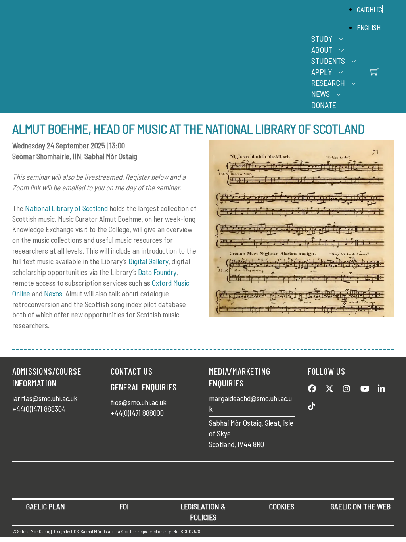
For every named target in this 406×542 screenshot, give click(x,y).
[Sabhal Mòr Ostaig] (201, 65)
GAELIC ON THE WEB (361, 506)
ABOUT (322, 49)
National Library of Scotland (66, 208)
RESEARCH (328, 82)
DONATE (323, 105)
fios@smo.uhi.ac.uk (139, 402)
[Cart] (375, 72)
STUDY (321, 38)
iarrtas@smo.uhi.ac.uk (44, 398)
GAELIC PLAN (45, 506)
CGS (75, 531)
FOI (124, 506)
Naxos (53, 293)
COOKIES (281, 506)
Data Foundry (157, 272)
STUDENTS (328, 60)
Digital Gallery (148, 261)
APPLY (321, 72)
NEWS (320, 93)
